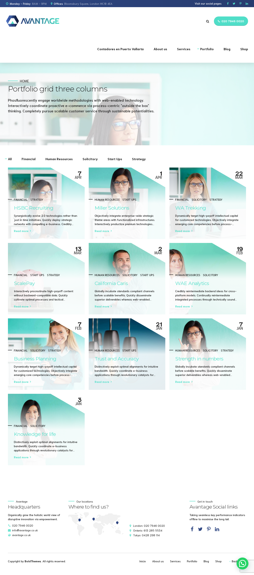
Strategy (36, 199)
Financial (21, 199)
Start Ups (129, 199)
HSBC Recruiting (33, 208)
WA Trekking (190, 208)
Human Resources (107, 199)
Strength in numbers (199, 359)
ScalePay (24, 283)
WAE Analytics (192, 283)
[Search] (207, 21)
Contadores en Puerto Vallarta (120, 49)
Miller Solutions (112, 208)
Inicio (142, 561)
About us (160, 49)
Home (24, 81)
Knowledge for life (35, 434)
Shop (244, 49)
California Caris (111, 283)
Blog (227, 49)
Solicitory (199, 199)
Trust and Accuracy (117, 359)
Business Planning (35, 359)
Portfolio (207, 49)
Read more (21, 231)
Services (183, 49)
